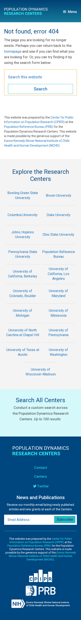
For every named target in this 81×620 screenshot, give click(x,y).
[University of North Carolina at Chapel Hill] (22, 340)
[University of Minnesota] (58, 320)
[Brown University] (58, 203)
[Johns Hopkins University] (22, 242)
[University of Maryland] (58, 301)
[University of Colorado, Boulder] (22, 301)
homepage (12, 51)
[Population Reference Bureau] (58, 261)
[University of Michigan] (22, 320)
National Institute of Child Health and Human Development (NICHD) (42, 556)
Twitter (43, 486)
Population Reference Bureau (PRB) (28, 126)
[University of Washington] (58, 359)
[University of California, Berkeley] (22, 281)
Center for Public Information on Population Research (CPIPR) (41, 540)
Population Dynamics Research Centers (27, 12)
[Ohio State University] (58, 242)
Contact (40, 467)
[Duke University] (58, 222)
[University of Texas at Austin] (22, 359)
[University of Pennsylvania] (58, 340)
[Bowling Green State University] (22, 203)
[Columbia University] (22, 222)
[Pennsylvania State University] (22, 261)
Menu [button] (72, 11)
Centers (40, 476)
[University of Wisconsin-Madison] (40, 379)
